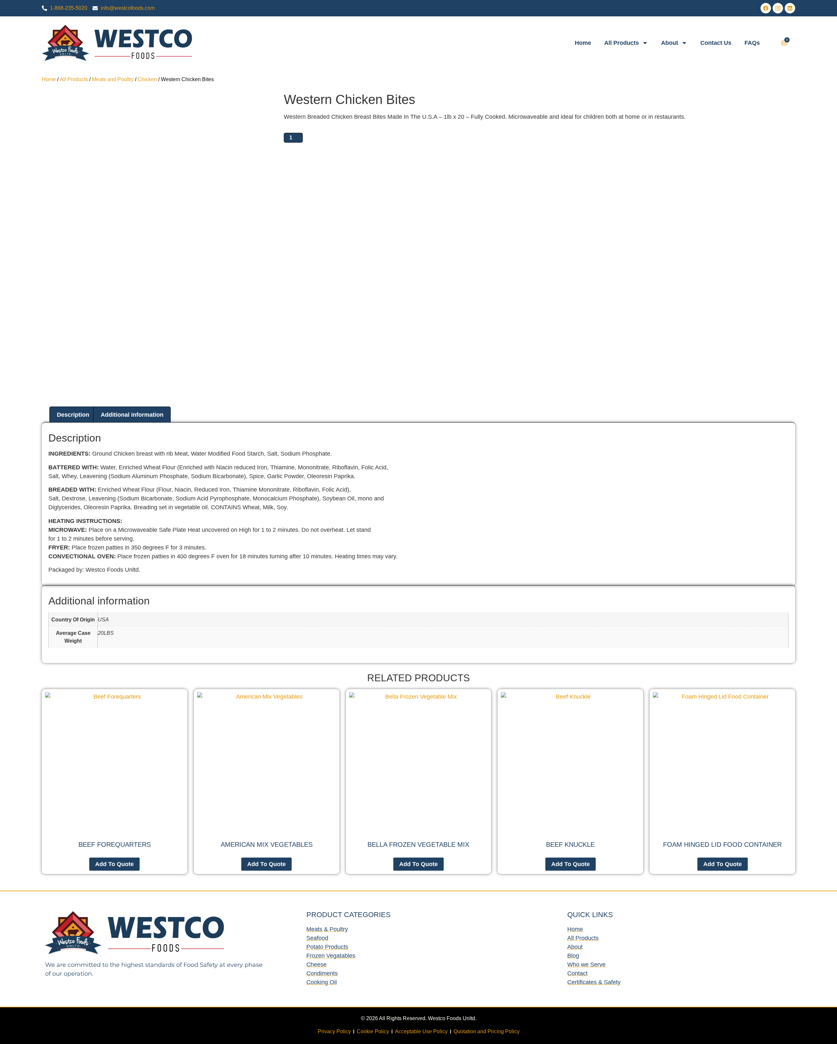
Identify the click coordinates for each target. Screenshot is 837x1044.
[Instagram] (778, 8)
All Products (621, 43)
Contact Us (715, 43)
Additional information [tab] (132, 414)
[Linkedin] (790, 8)
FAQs (752, 43)
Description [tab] (73, 414)
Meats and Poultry (113, 79)
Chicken (147, 79)
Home (583, 43)
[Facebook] (765, 8)
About (669, 43)
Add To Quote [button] (418, 864)
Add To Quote (114, 864)
